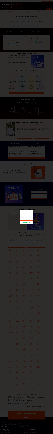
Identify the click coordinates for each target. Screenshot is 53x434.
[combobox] (20, 215)
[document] (26, 217)
